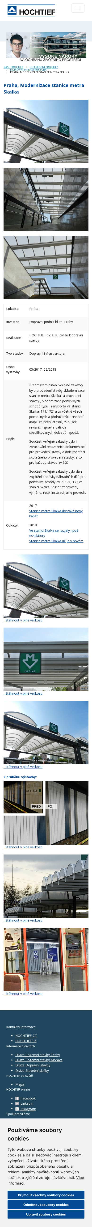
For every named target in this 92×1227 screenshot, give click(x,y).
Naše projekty (13, 67)
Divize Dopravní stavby (32, 1065)
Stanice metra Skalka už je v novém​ (56, 541)
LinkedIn (26, 1103)
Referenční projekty (44, 67)
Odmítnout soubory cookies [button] (46, 1205)
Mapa (19, 1084)
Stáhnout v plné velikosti (23, 620)
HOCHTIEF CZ (26, 1035)
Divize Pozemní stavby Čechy (37, 1055)
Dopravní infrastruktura (28, 69)
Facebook (28, 1098)
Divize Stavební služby (32, 1070)
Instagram (28, 1109)
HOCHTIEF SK (26, 1041)
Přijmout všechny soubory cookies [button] (46, 1195)
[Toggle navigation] (77, 8)
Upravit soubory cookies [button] (46, 1214)
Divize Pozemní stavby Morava (39, 1060)
